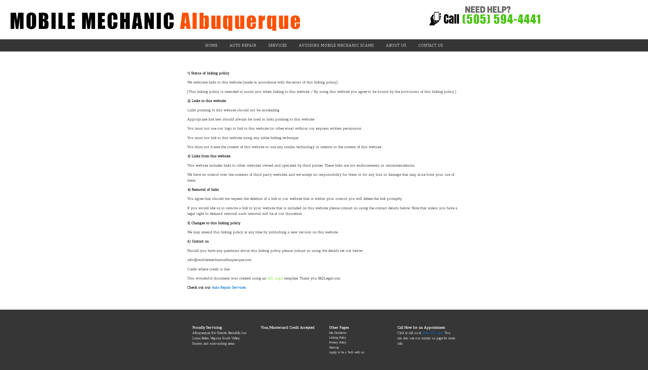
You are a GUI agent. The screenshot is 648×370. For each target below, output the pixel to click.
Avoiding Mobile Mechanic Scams (336, 45)
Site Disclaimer (338, 332)
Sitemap (334, 347)
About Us (396, 45)
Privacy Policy (337, 342)
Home (211, 45)
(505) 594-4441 (433, 333)
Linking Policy (337, 337)
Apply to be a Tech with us (346, 352)
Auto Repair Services (229, 287)
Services (278, 45)
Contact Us (430, 45)
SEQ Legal (275, 278)
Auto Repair (243, 45)
